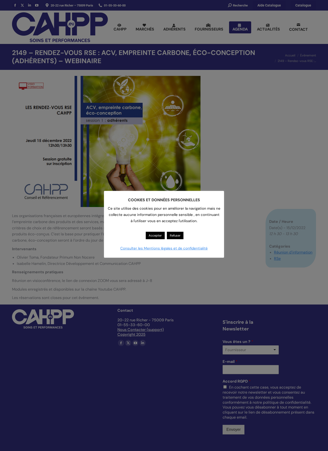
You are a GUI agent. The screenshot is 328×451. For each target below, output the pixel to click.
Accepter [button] (155, 235)
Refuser (175, 235)
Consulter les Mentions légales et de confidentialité (164, 248)
